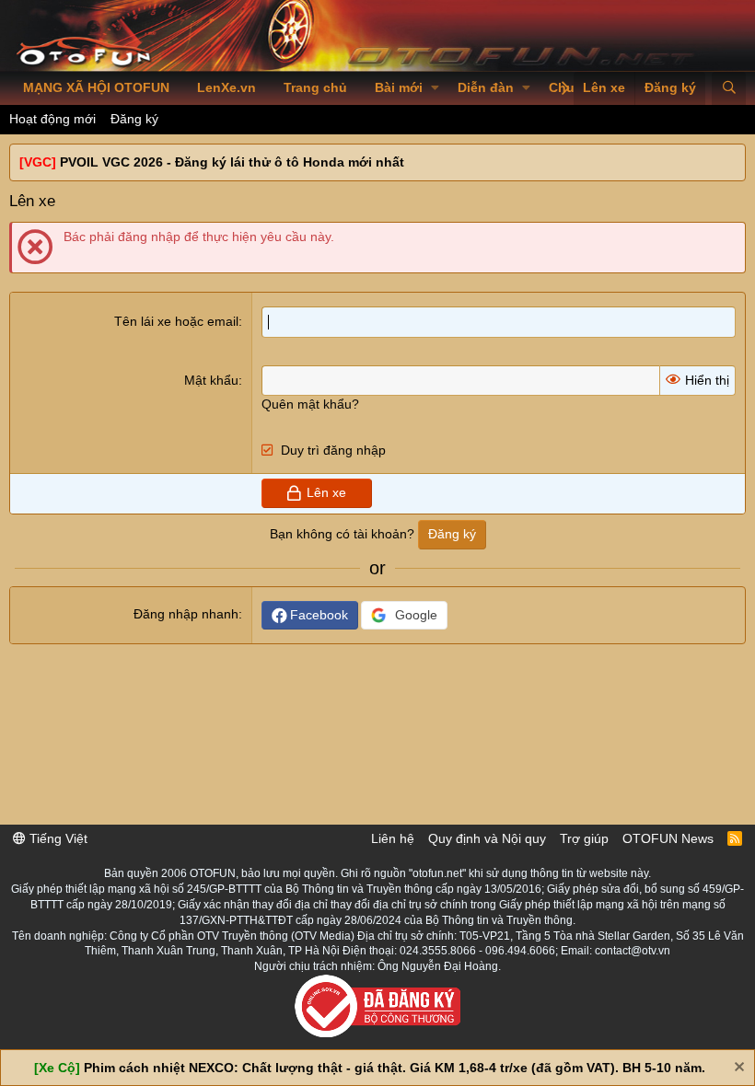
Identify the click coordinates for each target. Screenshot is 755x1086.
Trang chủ (315, 87)
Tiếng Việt (56, 838)
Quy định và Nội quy (487, 838)
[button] (435, 88)
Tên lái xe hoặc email (176, 321)
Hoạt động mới (52, 118)
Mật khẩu (211, 380)
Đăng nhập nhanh (186, 614)
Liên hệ (392, 838)
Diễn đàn (486, 87)
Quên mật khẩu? (310, 404)
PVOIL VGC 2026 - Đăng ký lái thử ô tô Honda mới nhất (232, 162)
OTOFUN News (668, 838)
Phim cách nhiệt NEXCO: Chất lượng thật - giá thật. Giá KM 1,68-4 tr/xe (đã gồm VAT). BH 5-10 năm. (394, 1067)
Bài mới (399, 87)
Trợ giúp (584, 838)
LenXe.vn (226, 87)
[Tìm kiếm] (729, 88)
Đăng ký (134, 118)
